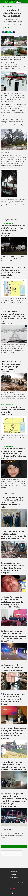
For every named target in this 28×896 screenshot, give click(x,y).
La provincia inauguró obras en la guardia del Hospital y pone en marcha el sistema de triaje (12, 502)
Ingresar (15, 877)
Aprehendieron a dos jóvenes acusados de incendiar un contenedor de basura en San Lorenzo (13, 766)
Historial (14, 874)
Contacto (14, 871)
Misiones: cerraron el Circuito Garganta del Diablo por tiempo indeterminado (11, 365)
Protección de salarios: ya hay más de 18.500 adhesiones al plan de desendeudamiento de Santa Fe (13, 699)
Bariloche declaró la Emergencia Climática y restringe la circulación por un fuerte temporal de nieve (13, 316)
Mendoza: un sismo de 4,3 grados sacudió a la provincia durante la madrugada (13, 271)
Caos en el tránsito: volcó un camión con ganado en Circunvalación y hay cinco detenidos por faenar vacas (13, 636)
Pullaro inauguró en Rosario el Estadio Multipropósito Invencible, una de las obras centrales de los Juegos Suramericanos (14, 799)
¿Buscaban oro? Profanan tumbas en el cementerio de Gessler (12, 667)
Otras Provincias (8, 6)
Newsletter (8, 830)
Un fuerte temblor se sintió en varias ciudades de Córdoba (13, 409)
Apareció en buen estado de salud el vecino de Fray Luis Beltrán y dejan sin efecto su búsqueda (13, 568)
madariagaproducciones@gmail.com (14, 883)
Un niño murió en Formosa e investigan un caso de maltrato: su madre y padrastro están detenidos (14, 452)
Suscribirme (14, 847)
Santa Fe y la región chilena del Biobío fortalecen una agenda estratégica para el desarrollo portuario (12, 602)
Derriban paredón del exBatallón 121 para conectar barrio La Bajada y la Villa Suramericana (13, 535)
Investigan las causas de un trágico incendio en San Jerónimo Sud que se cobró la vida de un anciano (13, 733)
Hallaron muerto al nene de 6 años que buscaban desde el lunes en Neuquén (13, 229)
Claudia (7, 28)
